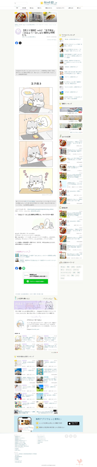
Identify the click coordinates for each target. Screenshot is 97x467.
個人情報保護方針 (18, 456)
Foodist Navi (40, 442)
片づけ (62, 278)
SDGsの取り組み (18, 462)
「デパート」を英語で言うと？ (71, 76)
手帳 (72, 275)
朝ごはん (63, 266)
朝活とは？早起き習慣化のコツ (21, 444)
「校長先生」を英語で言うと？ (71, 66)
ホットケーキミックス (66, 272)
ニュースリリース (18, 460)
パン (68, 275)
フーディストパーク (42, 439)
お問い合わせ (17, 450)
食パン (62, 269)
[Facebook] (16, 44)
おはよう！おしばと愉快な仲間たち (29, 36)
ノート (77, 275)
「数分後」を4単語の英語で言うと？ (72, 39)
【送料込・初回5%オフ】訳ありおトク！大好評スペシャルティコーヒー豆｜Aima (73, 62)
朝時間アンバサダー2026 (20, 442)
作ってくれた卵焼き (30, 201)
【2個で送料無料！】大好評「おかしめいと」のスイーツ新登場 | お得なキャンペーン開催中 (73, 56)
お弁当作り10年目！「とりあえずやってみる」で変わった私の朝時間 (73, 97)
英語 (68, 266)
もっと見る (53, 352)
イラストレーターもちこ (52, 39)
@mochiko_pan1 (35, 211)
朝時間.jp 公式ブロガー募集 (20, 443)
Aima (39, 443)
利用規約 (17, 448)
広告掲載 (17, 459)
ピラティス (75, 269)
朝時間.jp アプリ (18, 439)
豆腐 (78, 272)
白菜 (74, 272)
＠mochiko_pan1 (35, 329)
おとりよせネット (41, 436)
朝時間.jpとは (17, 436)
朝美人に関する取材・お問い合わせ (22, 446)
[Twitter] (20, 44)
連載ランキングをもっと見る (75, 132)
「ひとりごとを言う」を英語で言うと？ (73, 87)
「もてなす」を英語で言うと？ (71, 92)
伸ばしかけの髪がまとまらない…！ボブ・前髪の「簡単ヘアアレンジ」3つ (72, 50)
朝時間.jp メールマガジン (20, 438)
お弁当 (72, 266)
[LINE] (23, 269)
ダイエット (68, 269)
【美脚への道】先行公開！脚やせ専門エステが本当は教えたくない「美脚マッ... (71, 72)
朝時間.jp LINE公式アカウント (21, 440)
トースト (63, 275)
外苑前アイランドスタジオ (43, 440)
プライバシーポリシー (19, 447)
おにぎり (79, 266)
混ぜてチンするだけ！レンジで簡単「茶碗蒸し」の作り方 (71, 45)
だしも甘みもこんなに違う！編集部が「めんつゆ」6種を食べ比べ (72, 82)
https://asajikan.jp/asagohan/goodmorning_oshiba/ (40, 209)
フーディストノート (42, 438)
